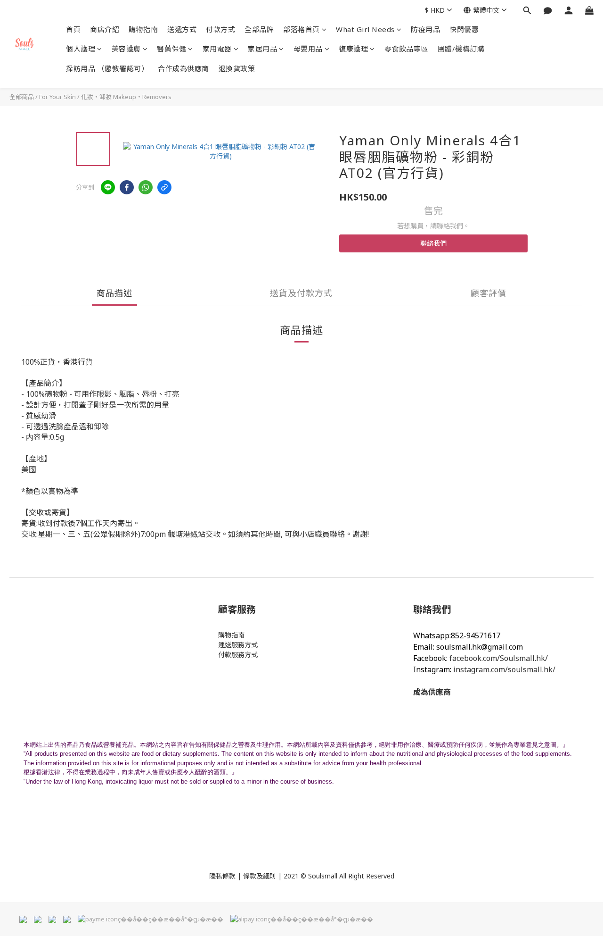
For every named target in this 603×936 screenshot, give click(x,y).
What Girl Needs (365, 29)
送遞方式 (181, 29)
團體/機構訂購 (461, 48)
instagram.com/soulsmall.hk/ (504, 669)
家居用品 (262, 48)
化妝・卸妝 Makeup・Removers (126, 96)
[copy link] (164, 187)
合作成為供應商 (183, 68)
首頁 (73, 29)
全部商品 (21, 96)
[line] (108, 187)
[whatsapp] (146, 187)
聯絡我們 (433, 243)
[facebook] (127, 187)
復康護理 (353, 48)
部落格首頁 (301, 29)
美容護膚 (126, 48)
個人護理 (80, 48)
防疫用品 (425, 29)
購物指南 (143, 29)
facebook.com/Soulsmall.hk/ (498, 658)
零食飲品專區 (406, 48)
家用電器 (217, 48)
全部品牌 (259, 29)
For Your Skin (57, 96)
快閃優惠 (464, 29)
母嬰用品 (308, 48)
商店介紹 (104, 29)
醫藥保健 (171, 48)
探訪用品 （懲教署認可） (107, 68)
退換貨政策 (237, 68)
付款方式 (220, 29)
